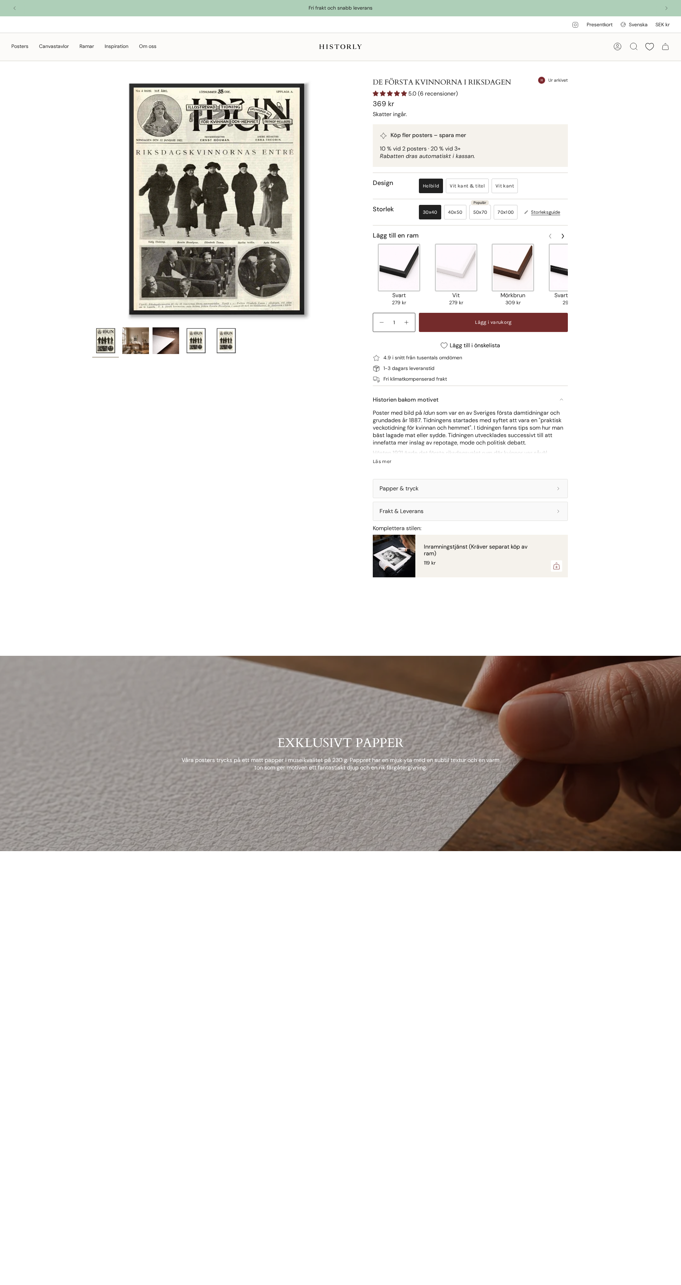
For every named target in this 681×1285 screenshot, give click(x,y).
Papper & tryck (399, 488)
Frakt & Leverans (401, 511)
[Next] (666, 8)
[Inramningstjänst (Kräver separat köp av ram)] (394, 556)
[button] (20, 46)
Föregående (92, 199)
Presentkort (600, 24)
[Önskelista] (650, 47)
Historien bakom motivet (405, 399)
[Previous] (14, 8)
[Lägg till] (556, 566)
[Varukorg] (665, 46)
